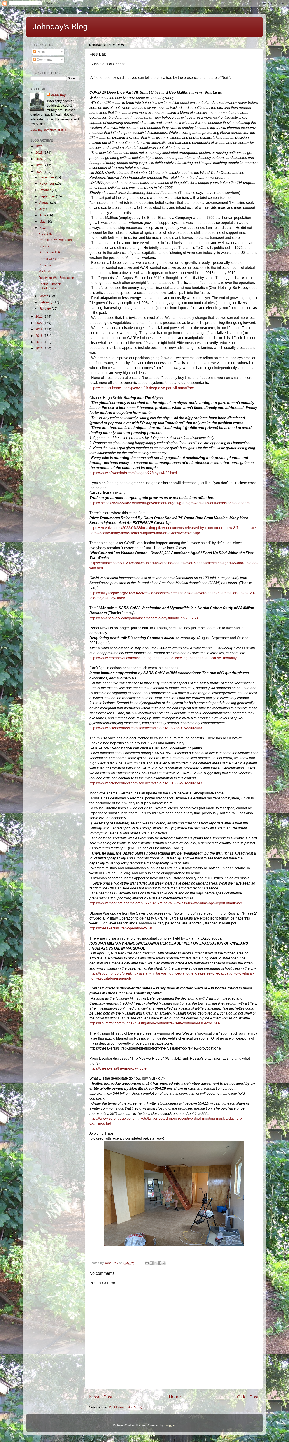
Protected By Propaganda (57, 239)
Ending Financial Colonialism (50, 286)
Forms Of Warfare (51, 258)
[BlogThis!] (151, 1263)
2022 (39, 172)
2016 (39, 348)
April (43, 228)
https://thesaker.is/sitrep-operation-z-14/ (120, 928)
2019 (39, 329)
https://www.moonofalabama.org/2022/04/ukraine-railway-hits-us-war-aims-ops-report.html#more (166, 903)
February (46, 302)
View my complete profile (48, 130)
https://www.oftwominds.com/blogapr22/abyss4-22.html (133, 473)
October (45, 190)
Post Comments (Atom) (125, 1407)
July (42, 209)
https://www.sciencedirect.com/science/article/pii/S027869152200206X (146, 728)
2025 (39, 152)
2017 (39, 342)
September (47, 196)
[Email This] (147, 1263)
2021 (39, 316)
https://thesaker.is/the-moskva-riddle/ (118, 1068)
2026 (39, 146)
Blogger (170, 1425)
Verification (46, 271)
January (45, 308)
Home (175, 1396)
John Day (58, 95)
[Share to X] (155, 1263)
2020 (39, 323)
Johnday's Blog (60, 26)
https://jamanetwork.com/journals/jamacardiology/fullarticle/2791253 (143, 618)
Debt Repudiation (51, 252)
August (44, 202)
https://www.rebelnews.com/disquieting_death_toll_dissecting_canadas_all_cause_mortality (163, 658)
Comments (44, 59)
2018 (39, 335)
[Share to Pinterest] (164, 1263)
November (47, 183)
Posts (40, 51)
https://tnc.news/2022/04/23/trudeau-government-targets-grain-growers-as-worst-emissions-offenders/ (169, 503)
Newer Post (100, 1396)
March (44, 296)
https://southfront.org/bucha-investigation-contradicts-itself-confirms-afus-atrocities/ (154, 1023)
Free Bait (45, 233)
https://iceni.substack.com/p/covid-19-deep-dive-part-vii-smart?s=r (141, 388)
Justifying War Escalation (56, 277)
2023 (39, 165)
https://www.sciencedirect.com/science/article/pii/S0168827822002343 (145, 783)
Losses (44, 246)
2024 (39, 159)
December (47, 177)
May (42, 221)
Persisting (46, 265)
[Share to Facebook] (160, 1263)
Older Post (248, 1396)
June (43, 215)
